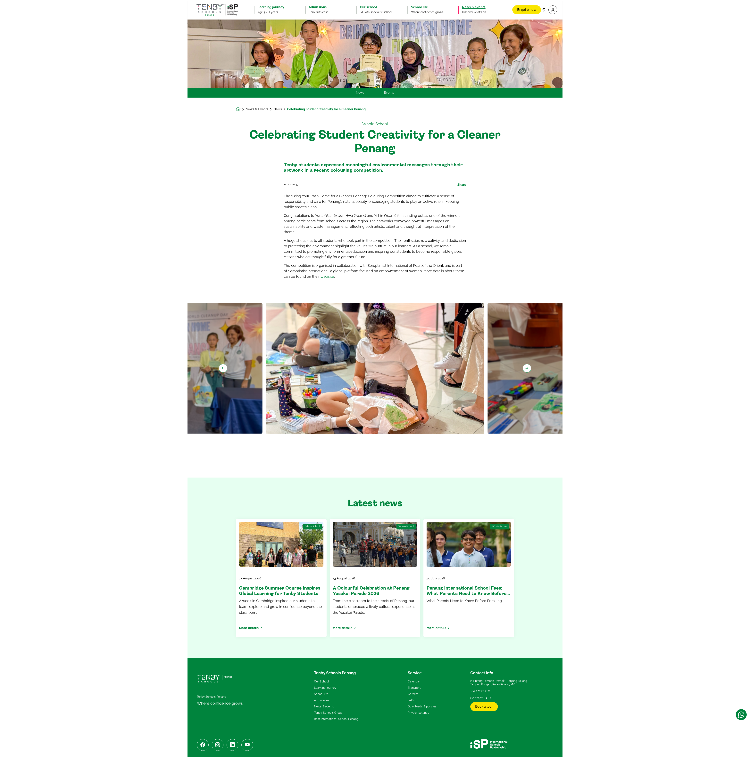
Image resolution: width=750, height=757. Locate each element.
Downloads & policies (422, 706)
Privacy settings (418, 712)
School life (321, 694)
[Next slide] (527, 368)
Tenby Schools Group (328, 712)
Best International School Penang (336, 719)
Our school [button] (368, 7)
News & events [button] (473, 7)
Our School (321, 681)
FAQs (411, 700)
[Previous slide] (223, 368)
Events (389, 92)
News (360, 92)
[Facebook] (203, 745)
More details (249, 628)
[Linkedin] (232, 745)
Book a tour (484, 706)
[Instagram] (217, 745)
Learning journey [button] (271, 7)
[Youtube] (247, 745)
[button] (552, 10)
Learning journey (325, 687)
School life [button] (419, 7)
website (327, 276)
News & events (324, 706)
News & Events (257, 109)
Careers (413, 694)
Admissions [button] (318, 7)
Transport (414, 687)
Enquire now (526, 10)
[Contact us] (544, 10)
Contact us (479, 698)
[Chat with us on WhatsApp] (741, 714)
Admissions (321, 700)
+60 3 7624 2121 (480, 691)
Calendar (414, 681)
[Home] (217, 10)
